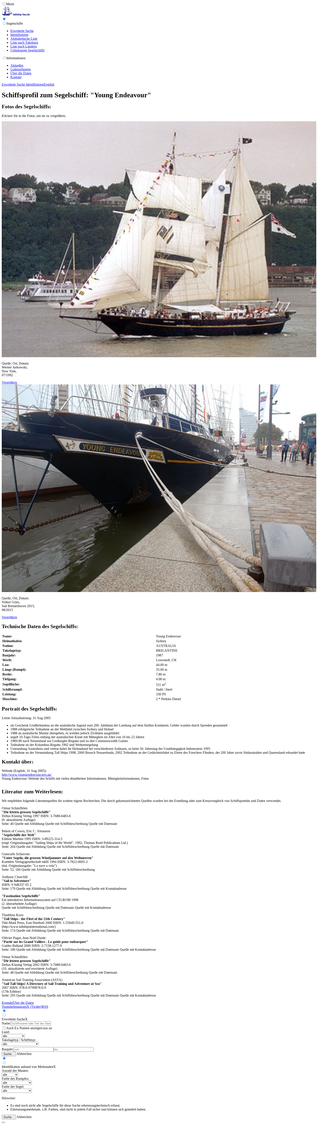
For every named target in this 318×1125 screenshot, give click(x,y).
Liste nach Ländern (23, 46)
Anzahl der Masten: (15, 1070)
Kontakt (15, 77)
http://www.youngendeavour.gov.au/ (26, 774)
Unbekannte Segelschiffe (27, 50)
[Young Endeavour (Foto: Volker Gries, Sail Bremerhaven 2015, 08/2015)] (159, 591)
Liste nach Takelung (24, 42)
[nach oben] (3, 1122)
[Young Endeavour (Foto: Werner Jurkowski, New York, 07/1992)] (159, 356)
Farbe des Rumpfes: (15, 1078)
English (49, 84)
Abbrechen (24, 1054)
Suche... (8, 1054)
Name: (6, 1023)
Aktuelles (16, 65)
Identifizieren (19, 35)
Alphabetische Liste (23, 38)
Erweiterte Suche (22, 31)
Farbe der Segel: (13, 1086)
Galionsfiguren (20, 69)
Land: (6, 1032)
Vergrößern (9, 382)
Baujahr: (7, 1049)
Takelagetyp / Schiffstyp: (19, 1040)
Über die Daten (20, 73)
